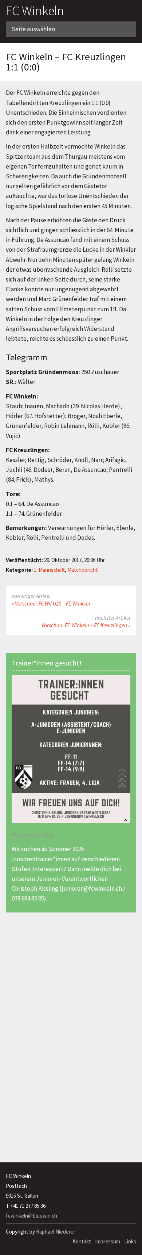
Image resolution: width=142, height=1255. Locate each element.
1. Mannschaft (49, 569)
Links (130, 1241)
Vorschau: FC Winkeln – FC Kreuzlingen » (86, 625)
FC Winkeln (35, 11)
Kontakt (81, 1241)
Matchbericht (82, 569)
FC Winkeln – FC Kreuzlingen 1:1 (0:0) (66, 62)
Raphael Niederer (55, 1231)
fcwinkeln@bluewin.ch (31, 1215)
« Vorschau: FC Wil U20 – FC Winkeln (51, 603)
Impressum (107, 1241)
